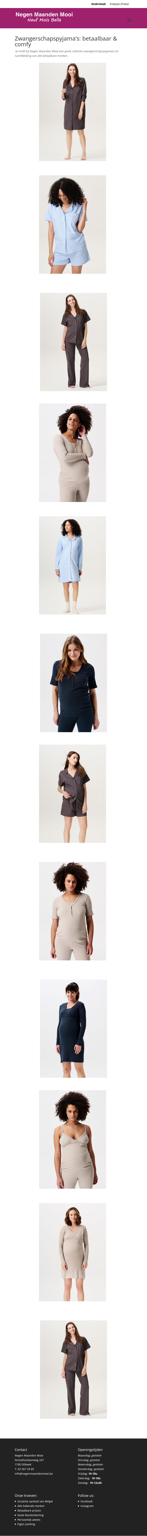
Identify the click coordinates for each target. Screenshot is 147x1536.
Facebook (86, 1501)
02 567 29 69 (26, 1469)
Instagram (87, 1506)
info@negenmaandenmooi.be (34, 1473)
